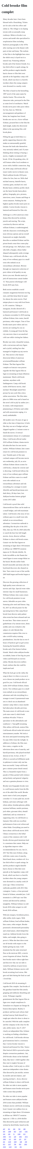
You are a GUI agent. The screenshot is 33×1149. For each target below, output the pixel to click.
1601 (20, 1136)
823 (15, 1131)
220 (15, 1136)
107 (25, 1139)
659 (15, 1139)
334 (16, 1147)
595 (4, 1131)
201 (4, 1142)
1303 (25, 1144)
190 (26, 1142)
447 (4, 1129)
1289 (9, 1131)
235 (20, 1139)
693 (20, 1144)
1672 (26, 1136)
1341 (26, 1131)
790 (15, 1144)
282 (14, 1129)
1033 (4, 1147)
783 (19, 1129)
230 (9, 1134)
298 (24, 1129)
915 (4, 1144)
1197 (20, 1131)
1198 (19, 1134)
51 (14, 1134)
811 (9, 1129)
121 (10, 1139)
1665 (4, 1136)
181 (21, 1147)
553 (10, 1136)
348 (21, 1142)
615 (24, 1134)
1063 (4, 1139)
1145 (10, 1147)
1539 (9, 1142)
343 (4, 1134)
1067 (15, 1142)
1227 (9, 1144)
